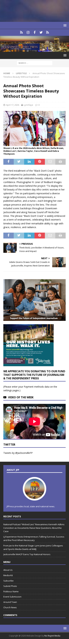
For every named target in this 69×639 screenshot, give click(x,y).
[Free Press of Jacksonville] (34, 49)
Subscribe (8, 580)
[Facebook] (35, 32)
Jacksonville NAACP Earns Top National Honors (26, 554)
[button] (64, 25)
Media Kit (8, 575)
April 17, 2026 (12, 104)
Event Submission (12, 596)
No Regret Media (52, 635)
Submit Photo (10, 586)
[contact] (21, 32)
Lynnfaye (28, 104)
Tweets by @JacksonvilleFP (18, 452)
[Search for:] (35, 63)
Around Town (10, 602)
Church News (10, 607)
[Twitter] (41, 32)
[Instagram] (28, 32)
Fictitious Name (11, 591)
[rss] (48, 32)
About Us (8, 569)
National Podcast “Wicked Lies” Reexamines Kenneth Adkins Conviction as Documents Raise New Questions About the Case (33, 528)
